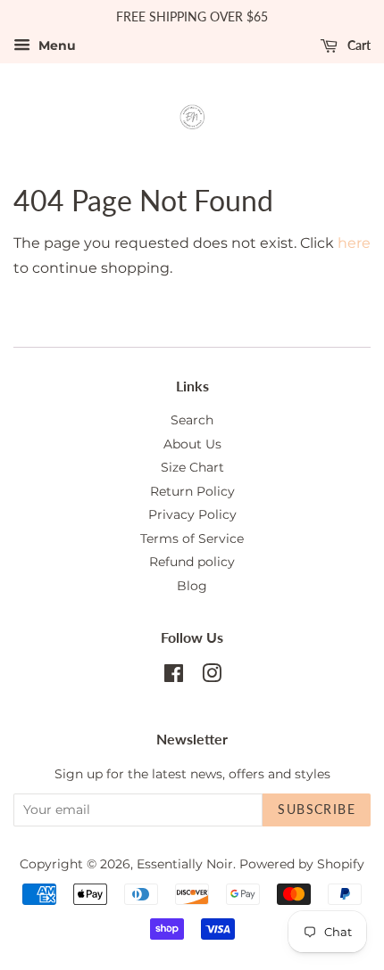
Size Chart (192, 467)
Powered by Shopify (301, 864)
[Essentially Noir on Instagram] (211, 677)
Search (192, 420)
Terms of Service (192, 538)
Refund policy (192, 562)
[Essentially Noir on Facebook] (173, 677)
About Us (192, 444)
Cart (358, 45)
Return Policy (192, 491)
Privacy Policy (192, 514)
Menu (55, 45)
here (354, 242)
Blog (192, 586)
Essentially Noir (185, 864)
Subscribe (316, 809)
